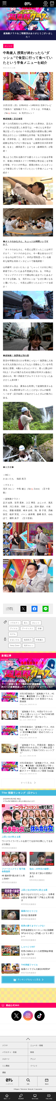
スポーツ (5, 1059)
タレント (36, 623)
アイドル (13, 628)
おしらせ (8, 46)
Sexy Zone (14, 645)
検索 (28, 1084)
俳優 (40, 628)
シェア (34, 609)
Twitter (16, 1016)
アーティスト (27, 628)
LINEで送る (46, 609)
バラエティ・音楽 (9, 1052)
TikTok (39, 1016)
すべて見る (27, 783)
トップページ (9, 1084)
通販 (4, 1072)
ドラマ (5, 1045)
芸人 (26, 623)
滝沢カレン (28, 645)
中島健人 (39, 640)
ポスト (23, 609)
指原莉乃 (27, 640)
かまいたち (14, 640)
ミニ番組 (5, 1066)
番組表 (47, 1084)
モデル (13, 634)
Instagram (28, 1016)
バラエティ (14, 623)
